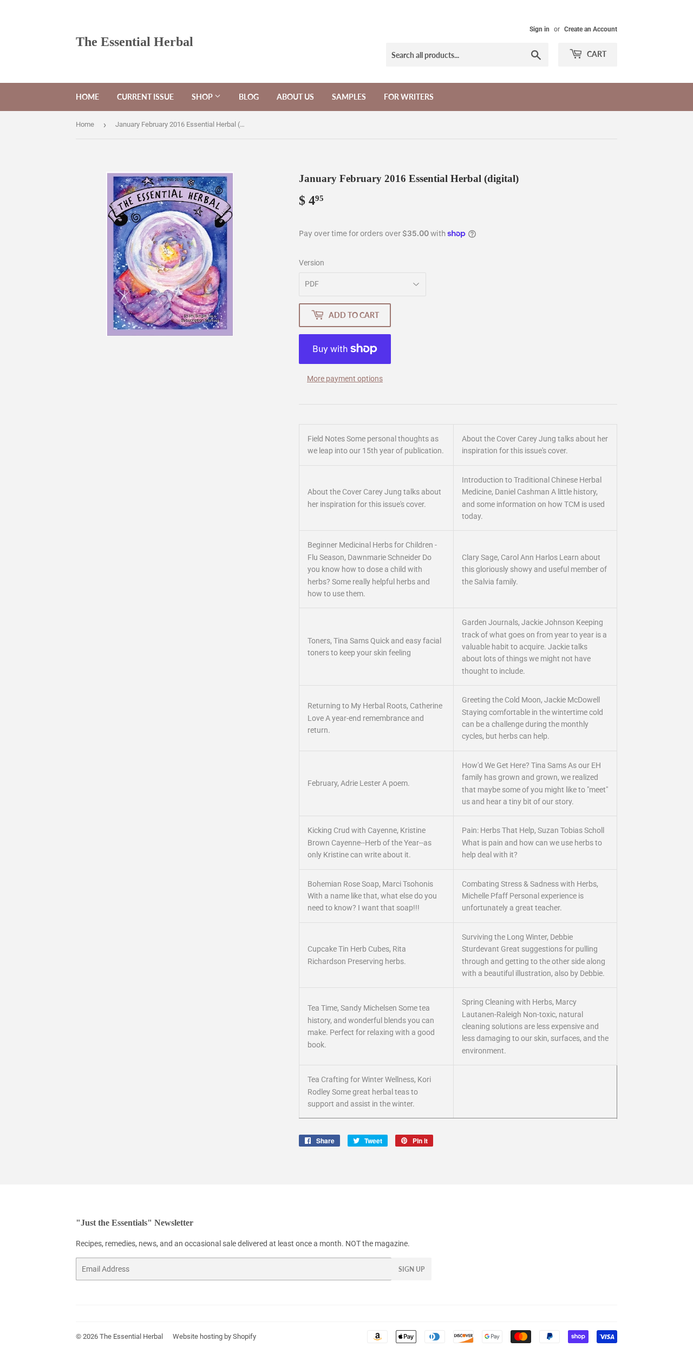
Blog (249, 96)
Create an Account (590, 29)
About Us (295, 96)
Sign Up (411, 1269)
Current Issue (145, 96)
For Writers (409, 96)
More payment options (345, 378)
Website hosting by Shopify (214, 1336)
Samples (349, 96)
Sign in (539, 29)
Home (87, 96)
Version (311, 262)
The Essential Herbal (134, 41)
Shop (203, 96)
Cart (595, 53)
